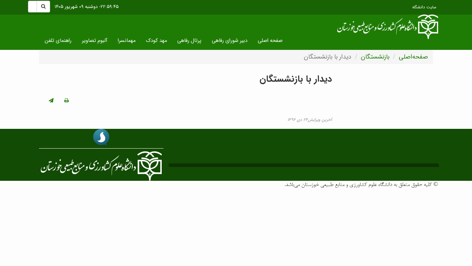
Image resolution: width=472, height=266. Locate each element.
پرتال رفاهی (189, 41)
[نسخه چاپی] (66, 101)
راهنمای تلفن (58, 41)
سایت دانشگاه (424, 7)
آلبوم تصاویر (94, 41)
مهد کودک (156, 41)
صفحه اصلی (270, 41)
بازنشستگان (375, 57)
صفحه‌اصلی (413, 57)
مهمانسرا (126, 41)
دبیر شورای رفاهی (229, 41)
